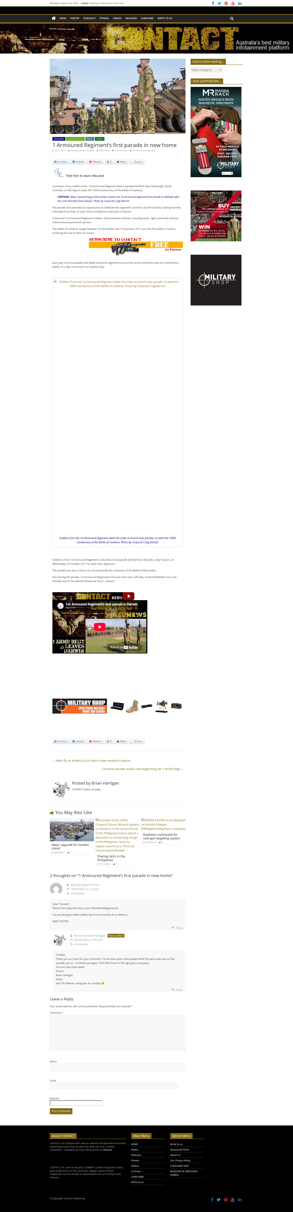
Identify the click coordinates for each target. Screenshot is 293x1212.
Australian (59, 138)
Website (54, 1098)
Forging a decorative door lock (107, 3)
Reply (179, 928)
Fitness (104, 18)
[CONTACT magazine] (53, 18)
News (89, 138)
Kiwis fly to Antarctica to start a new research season (91, 760)
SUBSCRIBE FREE (179, 1165)
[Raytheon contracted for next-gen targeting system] (163, 820)
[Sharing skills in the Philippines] (118, 820)
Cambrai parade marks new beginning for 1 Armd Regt (143, 769)
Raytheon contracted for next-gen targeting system (161, 836)
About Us (175, 1155)
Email (53, 1080)
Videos (117, 18)
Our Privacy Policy (180, 1160)
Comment (56, 1012)
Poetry (74, 18)
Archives (131, 18)
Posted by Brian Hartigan (82, 150)
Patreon (107, 1149)
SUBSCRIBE (147, 18)
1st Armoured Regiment (144, 150)
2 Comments (121, 150)
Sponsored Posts (179, 1149)
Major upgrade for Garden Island (70, 846)
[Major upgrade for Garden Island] (72, 820)
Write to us (165, 18)
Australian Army (75, 138)
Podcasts (89, 18)
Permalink (77, 893)
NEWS (63, 18)
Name (53, 1061)
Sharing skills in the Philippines (111, 858)
